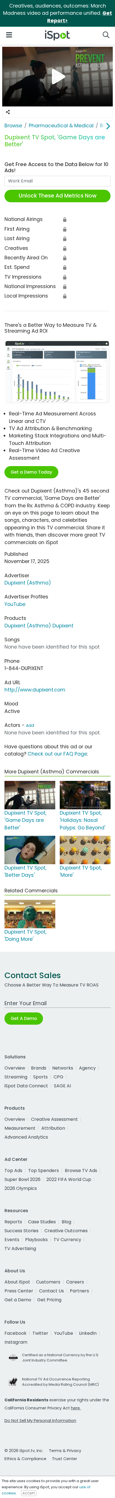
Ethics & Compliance (25, 1459)
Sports (40, 1077)
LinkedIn (88, 1333)
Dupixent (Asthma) (27, 582)
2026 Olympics (20, 1188)
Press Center (18, 1291)
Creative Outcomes (66, 1230)
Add (30, 725)
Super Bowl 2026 (22, 1179)
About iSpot (17, 1282)
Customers (48, 1282)
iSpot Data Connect (26, 1086)
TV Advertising (20, 1248)
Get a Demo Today (31, 472)
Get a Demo (17, 1300)
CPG (58, 1077)
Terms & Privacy (65, 1450)
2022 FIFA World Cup (68, 1179)
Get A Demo (24, 1018)
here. (76, 1408)
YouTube (14, 604)
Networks (62, 1068)
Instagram (15, 1342)
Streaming (15, 1077)
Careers (75, 1282)
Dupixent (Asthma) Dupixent (38, 625)
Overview (14, 1068)
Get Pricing (49, 1300)
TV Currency (67, 1239)
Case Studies (42, 1222)
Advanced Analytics (26, 1137)
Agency (87, 1068)
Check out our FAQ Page (57, 754)
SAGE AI (62, 1086)
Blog (66, 1222)
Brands (38, 1068)
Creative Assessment (54, 1119)
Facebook (15, 1333)
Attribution (53, 1128)
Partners (79, 1291)
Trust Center (64, 1459)
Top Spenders (43, 1170)
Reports (13, 1222)
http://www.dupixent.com (34, 689)
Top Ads (13, 1170)
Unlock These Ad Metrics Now (58, 195)
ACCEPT (29, 1493)
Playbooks (36, 1239)
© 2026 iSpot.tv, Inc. (23, 1450)
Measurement (19, 1128)
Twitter (40, 1333)
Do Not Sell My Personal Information (40, 1420)
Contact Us (51, 1291)
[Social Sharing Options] (7, 112)
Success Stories (21, 1230)
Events (11, 1239)
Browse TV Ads (81, 1170)
